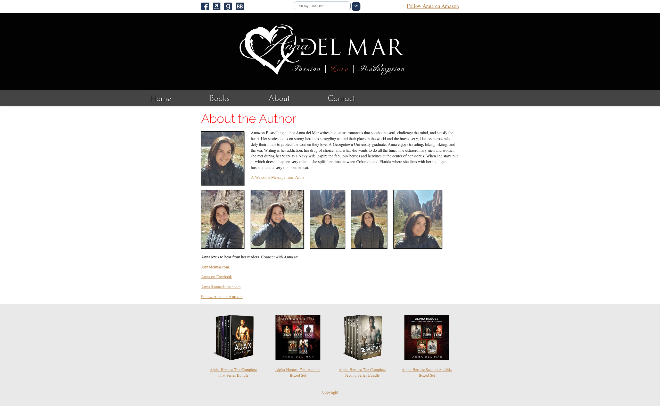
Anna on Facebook (216, 276)
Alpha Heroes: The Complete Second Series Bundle (362, 372)
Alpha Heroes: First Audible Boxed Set (297, 372)
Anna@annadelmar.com (221, 286)
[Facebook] (207, 6)
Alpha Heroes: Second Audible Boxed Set (427, 372)
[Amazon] (218, 6)
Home (160, 99)
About (279, 99)
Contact (341, 99)
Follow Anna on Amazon (433, 6)
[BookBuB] (242, 6)
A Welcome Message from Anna (277, 177)
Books (219, 99)
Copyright (330, 392)
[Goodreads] (230, 6)
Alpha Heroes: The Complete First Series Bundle (233, 372)
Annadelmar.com (215, 266)
